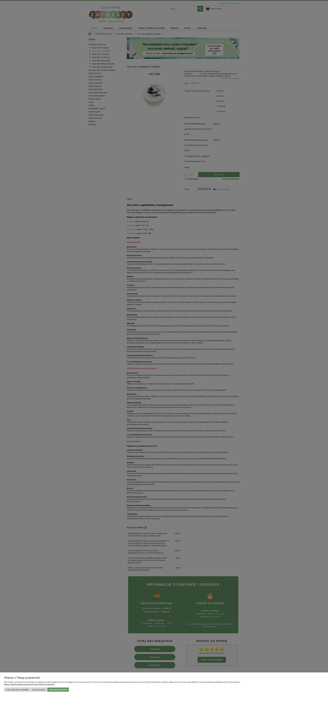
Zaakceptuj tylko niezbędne (17, 690)
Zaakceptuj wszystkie (58, 690)
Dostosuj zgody (38, 690)
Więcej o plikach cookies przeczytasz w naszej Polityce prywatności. (29, 684)
